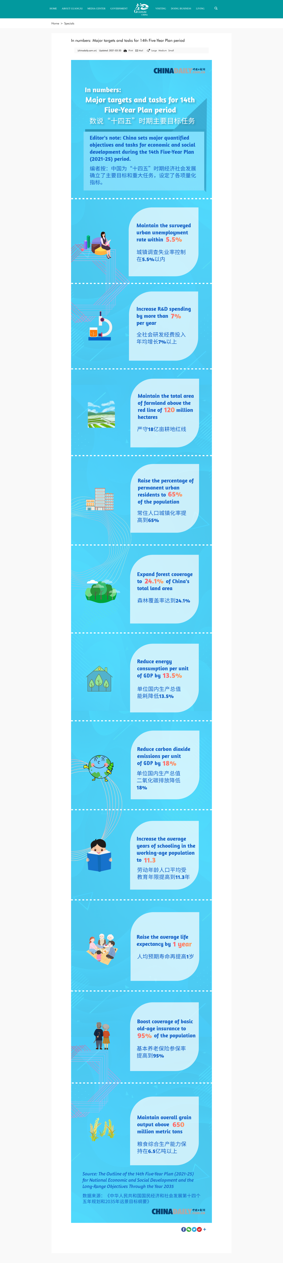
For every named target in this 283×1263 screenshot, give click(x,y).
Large (154, 50)
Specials (69, 23)
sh (204, 1229)
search (216, 8)
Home (55, 23)
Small (171, 50)
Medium (163, 50)
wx (188, 1229)
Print (131, 50)
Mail (141, 50)
